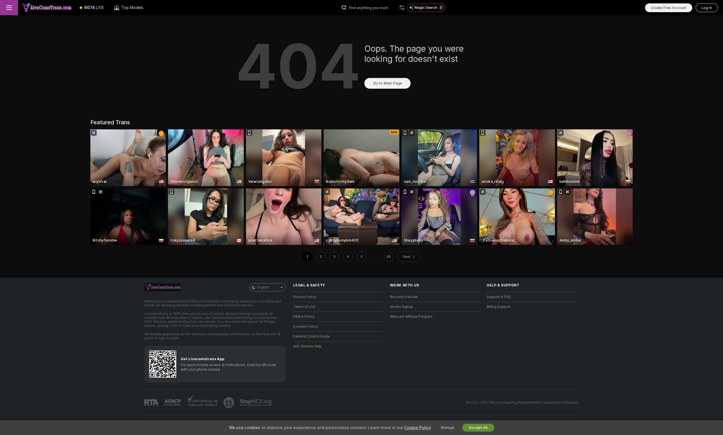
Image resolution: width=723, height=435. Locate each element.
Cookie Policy (417, 427)
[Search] (402, 8)
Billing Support (499, 307)
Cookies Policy (305, 327)
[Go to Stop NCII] (256, 402)
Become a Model (404, 297)
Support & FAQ (499, 297)
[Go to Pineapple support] (229, 402)
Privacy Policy (304, 297)
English (263, 287)
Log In (707, 8)
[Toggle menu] (9, 7)
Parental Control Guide (311, 336)
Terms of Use (304, 307)
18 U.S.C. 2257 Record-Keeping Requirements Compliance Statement (522, 402)
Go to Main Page (387, 83)
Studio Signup (401, 307)
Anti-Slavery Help (307, 346)
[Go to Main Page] (46, 7)
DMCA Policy (304, 317)
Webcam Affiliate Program (411, 317)
